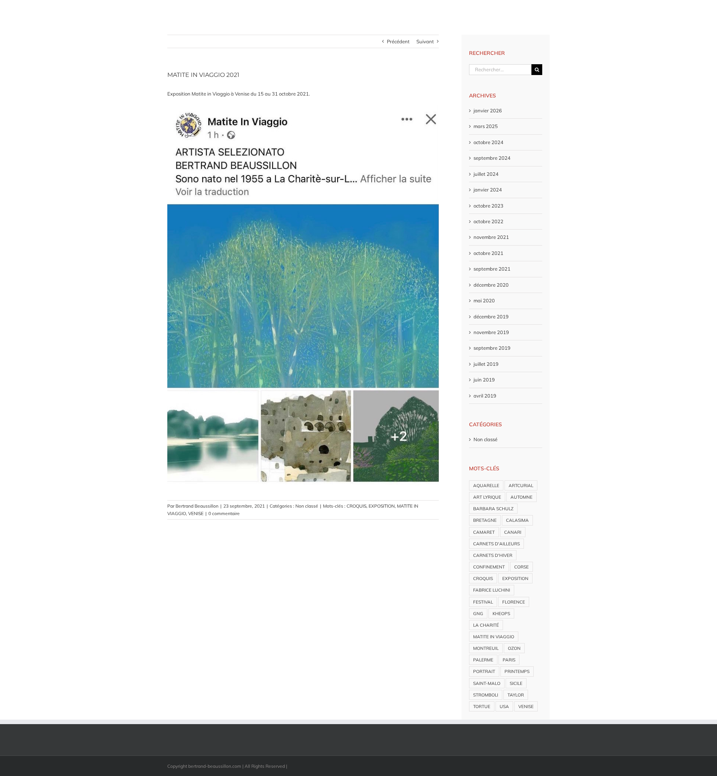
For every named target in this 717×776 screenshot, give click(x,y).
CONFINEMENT (489, 567)
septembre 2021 (492, 269)
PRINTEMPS (517, 671)
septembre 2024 (492, 158)
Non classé (306, 506)
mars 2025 (486, 126)
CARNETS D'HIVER (492, 555)
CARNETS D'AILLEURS (496, 543)
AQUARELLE (486, 485)
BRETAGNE (485, 520)
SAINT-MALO (486, 683)
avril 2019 (485, 396)
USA (504, 706)
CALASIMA (517, 520)
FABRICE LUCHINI (491, 590)
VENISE (196, 513)
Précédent (398, 41)
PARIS (509, 660)
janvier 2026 (488, 110)
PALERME (483, 660)
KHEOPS (501, 613)
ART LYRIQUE (487, 497)
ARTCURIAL (521, 485)
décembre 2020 (491, 285)
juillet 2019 (486, 364)
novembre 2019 (491, 332)
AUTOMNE (521, 497)
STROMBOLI (485, 695)
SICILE (516, 683)
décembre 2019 (491, 317)
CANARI (512, 532)
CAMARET (484, 532)
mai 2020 (484, 300)
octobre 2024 (488, 142)
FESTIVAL (483, 602)
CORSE (521, 567)
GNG (478, 613)
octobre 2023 (488, 206)
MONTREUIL (486, 648)
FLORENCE (513, 602)
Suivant (425, 41)
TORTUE (481, 706)
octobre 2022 (488, 221)
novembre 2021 (491, 237)
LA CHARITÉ (486, 625)
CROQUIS (356, 506)
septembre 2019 (492, 348)
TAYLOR (516, 695)
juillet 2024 (486, 174)
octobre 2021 (488, 253)
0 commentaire (224, 513)
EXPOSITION (382, 506)
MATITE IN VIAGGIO (493, 636)
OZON (514, 648)
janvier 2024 (488, 190)
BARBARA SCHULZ (493, 508)
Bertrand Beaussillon (197, 506)
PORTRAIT (484, 671)
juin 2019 (484, 380)
